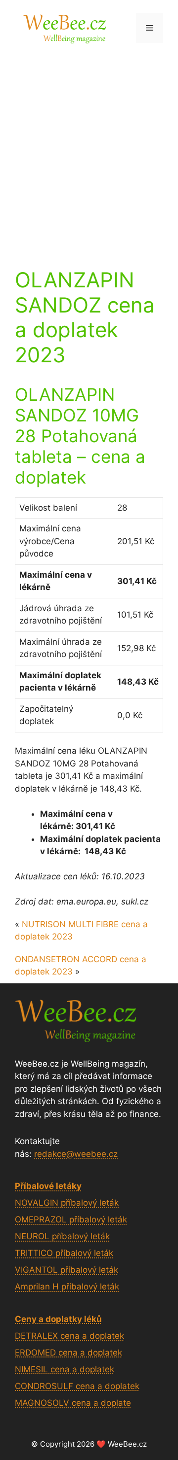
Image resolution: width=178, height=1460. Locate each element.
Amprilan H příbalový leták (67, 1286)
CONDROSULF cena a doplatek (77, 1386)
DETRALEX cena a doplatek (69, 1336)
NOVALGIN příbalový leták (67, 1203)
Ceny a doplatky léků (58, 1319)
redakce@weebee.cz (76, 1154)
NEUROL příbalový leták (62, 1236)
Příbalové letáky (48, 1186)
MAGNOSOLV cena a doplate (73, 1403)
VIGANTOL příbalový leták (66, 1270)
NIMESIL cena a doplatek (64, 1369)
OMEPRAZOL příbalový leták (71, 1219)
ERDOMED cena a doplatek (68, 1352)
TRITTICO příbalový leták (64, 1253)
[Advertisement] (89, 149)
